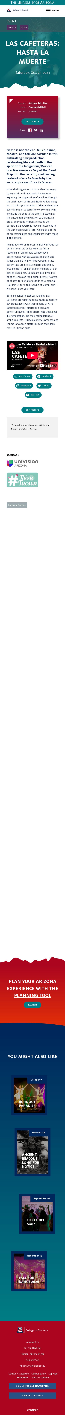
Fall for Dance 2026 (29, 1271)
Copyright (53, 1373)
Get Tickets (32, 121)
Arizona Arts (18, 11)
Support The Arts (32, 1396)
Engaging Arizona (17, 505)
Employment (23, 1377)
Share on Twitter (35, 130)
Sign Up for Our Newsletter (32, 1386)
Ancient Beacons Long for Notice (32, 1152)
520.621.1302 (32, 1360)
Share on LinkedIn (41, 130)
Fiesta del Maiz (37, 1213)
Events (11, 27)
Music (24, 27)
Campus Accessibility (19, 1373)
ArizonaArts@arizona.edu (32, 1366)
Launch (32, 1005)
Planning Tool (32, 995)
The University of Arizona (32, 1331)
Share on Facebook (30, 130)
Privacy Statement (41, 1377)
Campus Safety (38, 1373)
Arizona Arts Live (38, 103)
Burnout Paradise (29, 1095)
